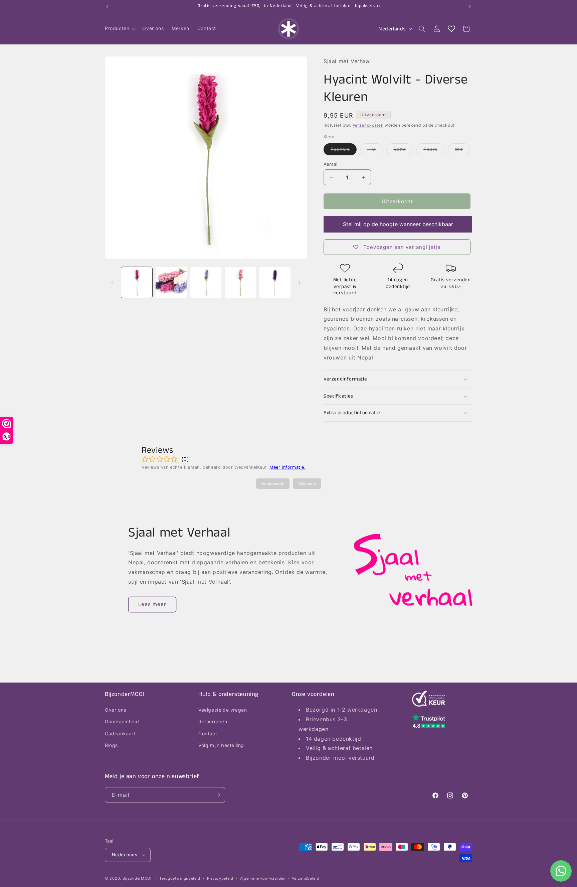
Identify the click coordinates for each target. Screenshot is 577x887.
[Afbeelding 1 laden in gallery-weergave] (136, 282)
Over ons (115, 710)
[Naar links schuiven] (112, 282)
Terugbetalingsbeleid (179, 878)
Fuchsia (344, 150)
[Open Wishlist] (451, 28)
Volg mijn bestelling (221, 745)
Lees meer (152, 604)
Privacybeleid (220, 878)
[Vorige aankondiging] (107, 6)
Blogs (111, 745)
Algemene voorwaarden (262, 878)
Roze (403, 150)
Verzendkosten (368, 125)
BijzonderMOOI (137, 878)
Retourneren (212, 721)
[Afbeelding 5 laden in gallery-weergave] (275, 282)
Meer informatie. (287, 467)
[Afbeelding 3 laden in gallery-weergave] (205, 282)
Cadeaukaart (120, 733)
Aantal (330, 164)
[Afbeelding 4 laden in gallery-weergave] (240, 282)
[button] (119, 28)
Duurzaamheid (122, 721)
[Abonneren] (217, 795)
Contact (207, 733)
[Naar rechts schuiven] (299, 282)
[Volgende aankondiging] (469, 6)
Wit (462, 150)
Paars (433, 150)
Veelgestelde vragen (222, 710)
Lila (375, 150)
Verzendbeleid (305, 878)
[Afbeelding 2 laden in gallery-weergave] (171, 282)
